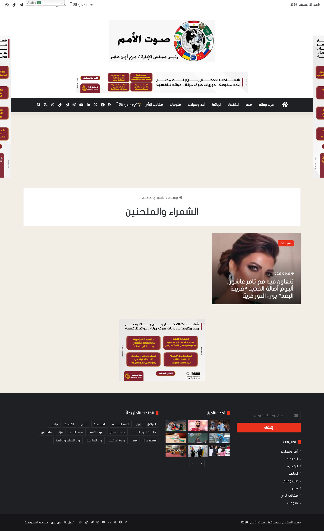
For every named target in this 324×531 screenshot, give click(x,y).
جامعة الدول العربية (144, 432)
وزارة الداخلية (117, 440)
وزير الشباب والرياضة (68, 440)
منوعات (175, 104)
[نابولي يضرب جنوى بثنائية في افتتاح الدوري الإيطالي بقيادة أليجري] (176, 425)
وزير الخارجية (94, 440)
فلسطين (46, 432)
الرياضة (216, 104)
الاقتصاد (233, 104)
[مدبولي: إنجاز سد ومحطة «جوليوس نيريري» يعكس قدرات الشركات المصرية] (198, 438)
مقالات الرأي (154, 104)
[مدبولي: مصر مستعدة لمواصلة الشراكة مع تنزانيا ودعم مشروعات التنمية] (219, 450)
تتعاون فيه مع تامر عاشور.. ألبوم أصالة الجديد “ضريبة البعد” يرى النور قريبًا (260, 289)
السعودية (100, 424)
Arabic (32, 3)
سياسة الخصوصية (36, 522)
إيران (138, 424)
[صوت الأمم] (162, 41)
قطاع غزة (149, 440)
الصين (83, 424)
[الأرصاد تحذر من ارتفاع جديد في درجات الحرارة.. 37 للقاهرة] (219, 438)
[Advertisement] (162, 152)
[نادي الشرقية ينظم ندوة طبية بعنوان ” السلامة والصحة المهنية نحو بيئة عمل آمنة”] (176, 451)
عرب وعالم (266, 104)
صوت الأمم (96, 432)
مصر (249, 104)
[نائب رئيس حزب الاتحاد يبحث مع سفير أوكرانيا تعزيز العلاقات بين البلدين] (198, 451)
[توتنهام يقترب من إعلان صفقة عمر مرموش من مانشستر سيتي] (219, 425)
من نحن (56, 522)
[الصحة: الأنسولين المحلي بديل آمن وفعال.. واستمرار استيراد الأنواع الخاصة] (176, 438)
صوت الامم (76, 432)
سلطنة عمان (117, 432)
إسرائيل (151, 424)
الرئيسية (173, 198)
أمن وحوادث (196, 104)
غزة (60, 432)
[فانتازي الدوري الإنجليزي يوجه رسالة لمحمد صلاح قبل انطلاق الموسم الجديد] (198, 425)
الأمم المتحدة (120, 424)
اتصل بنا (69, 522)
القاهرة (69, 424)
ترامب (54, 424)
